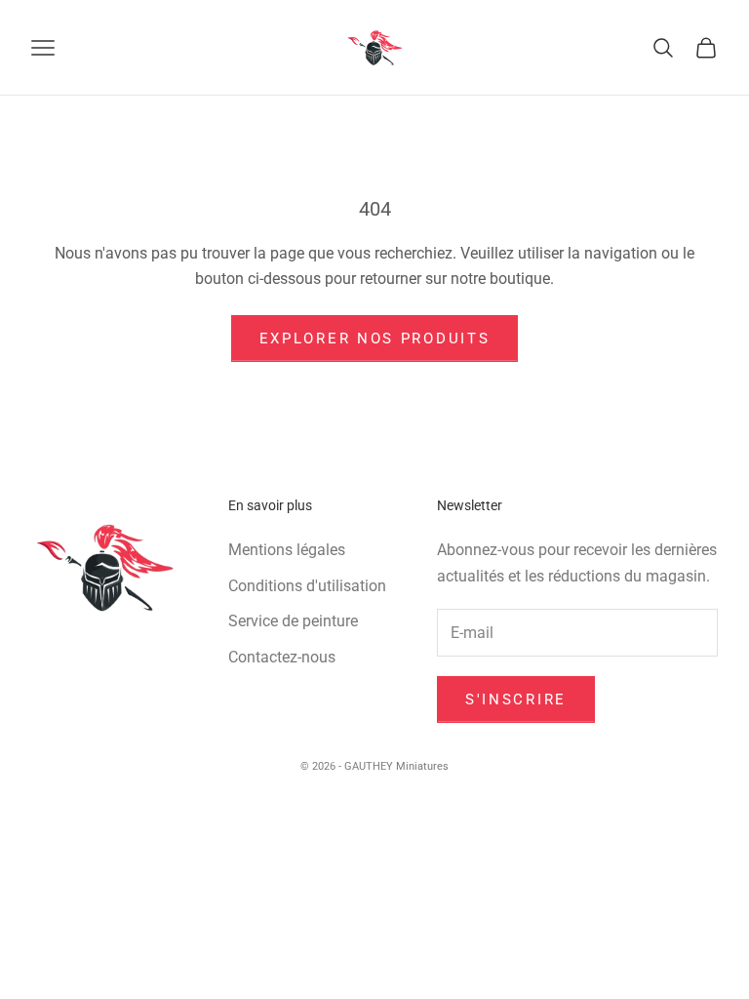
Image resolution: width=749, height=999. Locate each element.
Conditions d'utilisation (307, 586)
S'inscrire (516, 699)
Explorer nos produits (375, 338)
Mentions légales (286, 549)
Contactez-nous (281, 657)
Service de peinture (293, 621)
